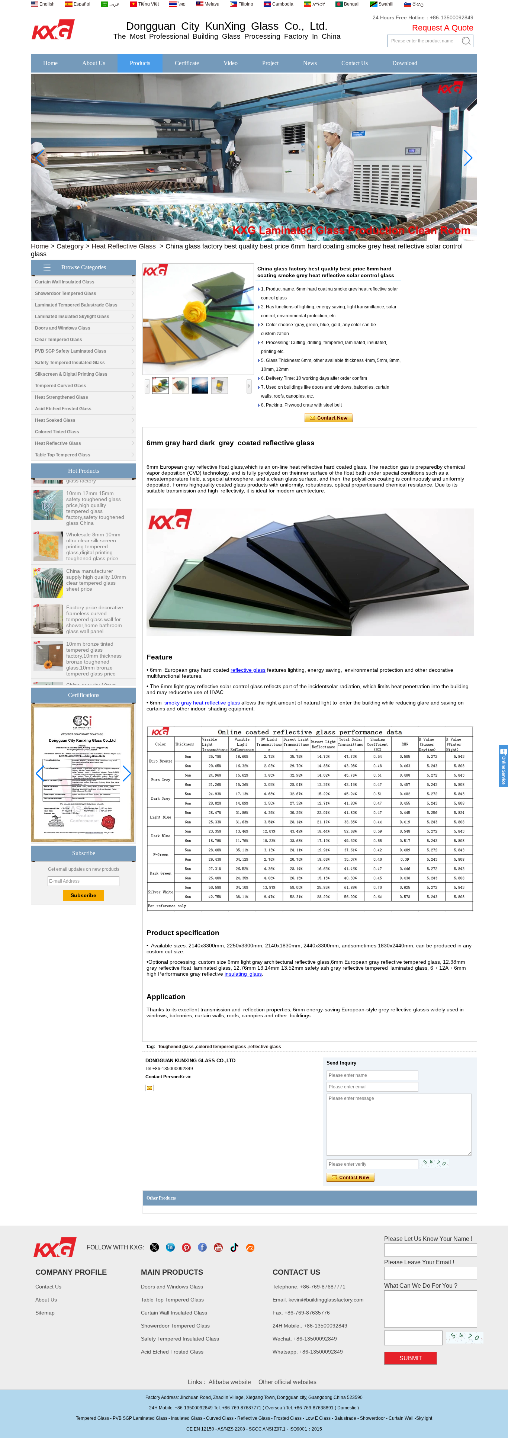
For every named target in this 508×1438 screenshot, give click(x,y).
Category (70, 246)
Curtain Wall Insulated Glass (64, 282)
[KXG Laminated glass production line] (254, 239)
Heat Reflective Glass (123, 246)
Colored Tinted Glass (57, 431)
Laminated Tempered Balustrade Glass (76, 305)
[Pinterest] (187, 1247)
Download (404, 63)
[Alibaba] (251, 1247)
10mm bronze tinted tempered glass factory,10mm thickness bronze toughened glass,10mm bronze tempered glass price (94, 649)
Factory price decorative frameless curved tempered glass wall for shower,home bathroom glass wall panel (94, 609)
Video (231, 63)
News (310, 63)
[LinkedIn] (171, 1247)
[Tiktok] (235, 1247)
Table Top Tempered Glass (62, 455)
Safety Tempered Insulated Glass (70, 362)
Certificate (187, 63)
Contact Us (354, 63)
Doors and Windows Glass (62, 328)
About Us (93, 63)
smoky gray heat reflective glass (202, 703)
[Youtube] (219, 1247)
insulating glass (243, 974)
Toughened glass (176, 1046)
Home (50, 63)
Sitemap (45, 1313)
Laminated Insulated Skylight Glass (72, 316)
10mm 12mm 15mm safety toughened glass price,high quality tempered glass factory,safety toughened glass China (95, 498)
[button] (242, 235)
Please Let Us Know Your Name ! (428, 1239)
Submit (410, 1358)
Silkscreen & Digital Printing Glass (71, 374)
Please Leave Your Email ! (419, 1262)
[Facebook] (203, 1247)
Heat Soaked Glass (55, 420)
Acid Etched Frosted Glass (63, 408)
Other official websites (287, 1382)
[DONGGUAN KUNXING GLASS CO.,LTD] (53, 39)
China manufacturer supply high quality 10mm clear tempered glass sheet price (96, 570)
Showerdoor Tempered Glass (65, 293)
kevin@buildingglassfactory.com (326, 1300)
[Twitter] (155, 1247)
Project (270, 63)
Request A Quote (442, 27)
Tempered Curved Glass (60, 385)
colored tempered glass (221, 1046)
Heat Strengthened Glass (61, 397)
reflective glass (248, 670)
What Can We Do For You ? (420, 1286)
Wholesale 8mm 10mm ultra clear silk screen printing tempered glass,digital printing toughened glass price (93, 536)
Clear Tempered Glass (58, 339)
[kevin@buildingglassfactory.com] (149, 1088)
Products (140, 63)
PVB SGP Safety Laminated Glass (70, 351)
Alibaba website (230, 1382)
